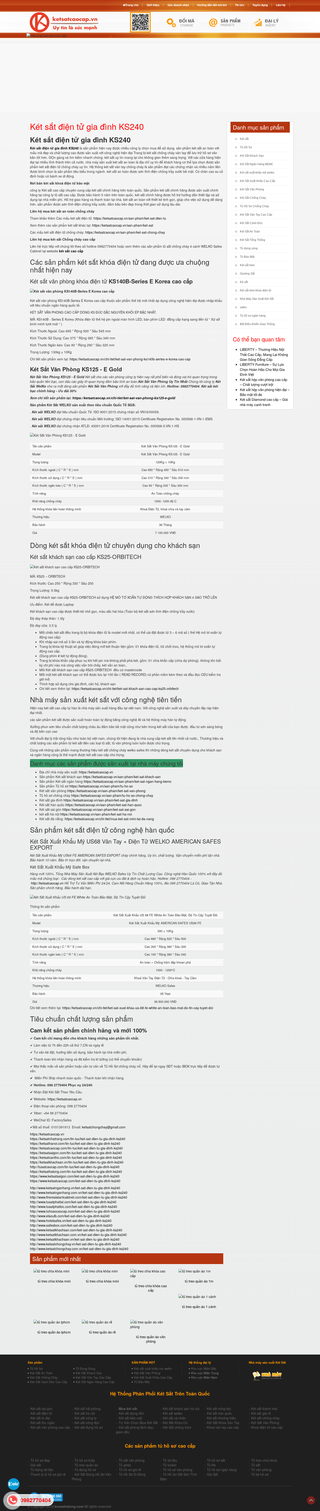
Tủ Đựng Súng (85, 1368)
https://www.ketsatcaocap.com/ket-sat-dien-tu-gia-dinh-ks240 (75, 1180)
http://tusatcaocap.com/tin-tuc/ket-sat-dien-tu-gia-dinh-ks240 (74, 1166)
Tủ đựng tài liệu (41, 1469)
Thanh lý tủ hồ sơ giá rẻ (48, 1474)
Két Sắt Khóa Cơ (175, 1422)
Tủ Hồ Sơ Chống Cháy (254, 206)
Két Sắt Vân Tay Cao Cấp (256, 214)
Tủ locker (169, 1465)
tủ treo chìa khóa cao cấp (151, 1288)
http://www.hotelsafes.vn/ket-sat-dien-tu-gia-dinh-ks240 (71, 1220)
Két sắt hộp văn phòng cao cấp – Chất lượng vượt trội (263, 382)
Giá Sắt (212, 1474)
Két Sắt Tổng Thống (252, 240)
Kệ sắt (244, 282)
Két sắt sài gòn (41, 1408)
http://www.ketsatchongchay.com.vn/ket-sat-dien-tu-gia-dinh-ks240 (79, 1248)
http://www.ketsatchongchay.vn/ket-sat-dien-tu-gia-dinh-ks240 (75, 1244)
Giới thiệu (153, 5)
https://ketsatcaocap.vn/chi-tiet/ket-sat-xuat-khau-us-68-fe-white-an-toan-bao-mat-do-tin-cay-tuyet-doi (137, 1007)
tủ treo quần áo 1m (199, 1281)
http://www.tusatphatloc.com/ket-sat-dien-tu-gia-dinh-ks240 (73, 1206)
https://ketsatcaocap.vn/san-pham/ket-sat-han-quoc (103, 804)
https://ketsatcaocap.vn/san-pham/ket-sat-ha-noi (96, 814)
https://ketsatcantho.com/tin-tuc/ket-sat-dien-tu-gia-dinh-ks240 (76, 1157)
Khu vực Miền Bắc (203, 1368)
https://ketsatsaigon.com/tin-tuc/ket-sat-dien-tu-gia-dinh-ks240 (76, 1152)
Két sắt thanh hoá (264, 1408)
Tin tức (239, 5)
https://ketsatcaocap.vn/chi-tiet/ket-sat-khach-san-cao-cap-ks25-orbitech (125, 688)
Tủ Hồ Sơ (246, 147)
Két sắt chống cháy (265, 1418)
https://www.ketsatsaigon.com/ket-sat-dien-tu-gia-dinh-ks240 (74, 1176)
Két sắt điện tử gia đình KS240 (54, 148)
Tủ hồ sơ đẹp (40, 1460)
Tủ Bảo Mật (247, 256)
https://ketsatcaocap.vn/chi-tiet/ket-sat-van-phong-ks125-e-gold (123, 397)
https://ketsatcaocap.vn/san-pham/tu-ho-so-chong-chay (112, 795)
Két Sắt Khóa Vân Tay (223, 1422)
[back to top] (311, 1500)
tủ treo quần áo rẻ (102, 1332)
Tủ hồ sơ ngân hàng (253, 315)
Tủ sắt (255, 1465)
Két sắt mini (247, 265)
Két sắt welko (172, 1413)
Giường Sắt (247, 273)
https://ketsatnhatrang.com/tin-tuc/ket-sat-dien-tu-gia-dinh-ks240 (77, 1138)
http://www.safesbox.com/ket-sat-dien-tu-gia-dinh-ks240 (71, 1225)
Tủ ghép (125, 1465)
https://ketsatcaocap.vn (96, 772)
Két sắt (244, 139)
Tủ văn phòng (261, 1469)
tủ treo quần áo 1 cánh (199, 1306)
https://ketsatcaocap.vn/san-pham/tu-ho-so (101, 786)
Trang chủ (131, 5)
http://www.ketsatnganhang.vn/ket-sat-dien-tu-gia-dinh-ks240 (75, 1187)
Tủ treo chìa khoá (264, 1460)
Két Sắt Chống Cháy (253, 197)
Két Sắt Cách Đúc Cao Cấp (48, 1382)
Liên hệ (281, 5)
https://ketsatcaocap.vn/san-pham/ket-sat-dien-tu (129, 218)
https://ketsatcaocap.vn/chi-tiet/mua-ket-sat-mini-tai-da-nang (109, 818)
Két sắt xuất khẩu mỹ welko (257, 172)
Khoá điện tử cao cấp (267, 1427)
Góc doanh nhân (178, 5)
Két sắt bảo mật (130, 1418)
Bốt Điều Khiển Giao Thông (257, 324)
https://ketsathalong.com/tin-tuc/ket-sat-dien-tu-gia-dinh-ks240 (76, 1171)
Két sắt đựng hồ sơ (88, 1427)
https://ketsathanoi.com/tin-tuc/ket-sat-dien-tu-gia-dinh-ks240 (75, 1143)
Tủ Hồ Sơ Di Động (132, 1474)
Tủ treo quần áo (86, 1465)
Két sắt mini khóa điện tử (255, 290)
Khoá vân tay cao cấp (223, 1427)
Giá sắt (35, 1465)
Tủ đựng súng (249, 248)
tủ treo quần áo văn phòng (150, 1339)
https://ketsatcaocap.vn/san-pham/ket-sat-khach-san (122, 776)
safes (243, 307)
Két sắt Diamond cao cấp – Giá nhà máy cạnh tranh (264, 402)
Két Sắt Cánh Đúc (251, 223)
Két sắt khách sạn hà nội (181, 1408)
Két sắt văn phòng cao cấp (50, 1427)
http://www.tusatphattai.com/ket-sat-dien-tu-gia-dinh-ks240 (73, 1201)
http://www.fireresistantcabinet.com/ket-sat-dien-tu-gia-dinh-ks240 (78, 1197)
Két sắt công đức (87, 1422)
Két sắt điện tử (41, 1413)
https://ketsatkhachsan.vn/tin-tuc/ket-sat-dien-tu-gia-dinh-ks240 (76, 1162)
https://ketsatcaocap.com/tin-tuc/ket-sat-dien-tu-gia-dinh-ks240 (76, 1148)
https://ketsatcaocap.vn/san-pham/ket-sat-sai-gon (99, 809)
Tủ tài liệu (170, 1460)
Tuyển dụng (260, 5)
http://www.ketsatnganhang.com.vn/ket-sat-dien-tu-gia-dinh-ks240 (78, 1192)
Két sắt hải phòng (87, 1408)
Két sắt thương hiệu (221, 1418)
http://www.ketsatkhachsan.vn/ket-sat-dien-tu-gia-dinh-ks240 (74, 1239)
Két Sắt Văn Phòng (252, 189)
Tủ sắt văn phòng (132, 1460)
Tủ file (211, 1465)
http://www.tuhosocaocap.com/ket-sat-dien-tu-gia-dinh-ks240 (75, 1211)
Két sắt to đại (40, 1418)
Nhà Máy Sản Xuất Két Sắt (257, 299)
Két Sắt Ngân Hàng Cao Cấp (95, 1382)
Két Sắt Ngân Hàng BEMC (256, 164)
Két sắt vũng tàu (219, 1408)
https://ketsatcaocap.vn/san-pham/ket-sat (122, 225)
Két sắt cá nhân (174, 1418)
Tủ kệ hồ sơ (259, 1474)
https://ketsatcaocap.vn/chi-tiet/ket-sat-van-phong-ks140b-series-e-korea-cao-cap (130, 359)
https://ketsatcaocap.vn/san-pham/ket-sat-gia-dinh (100, 800)
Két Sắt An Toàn (250, 231)
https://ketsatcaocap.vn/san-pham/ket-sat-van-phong (106, 790)
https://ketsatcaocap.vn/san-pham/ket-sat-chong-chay (125, 232)
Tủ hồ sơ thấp (84, 1460)
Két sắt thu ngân (42, 1422)
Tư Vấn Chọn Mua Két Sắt (138, 1422)
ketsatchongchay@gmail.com (104, 1127)
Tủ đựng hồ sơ (85, 1469)
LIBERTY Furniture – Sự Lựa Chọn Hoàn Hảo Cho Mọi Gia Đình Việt (262, 369)
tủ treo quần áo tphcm (54, 1332)
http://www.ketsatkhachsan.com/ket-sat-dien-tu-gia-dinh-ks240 (76, 1230)
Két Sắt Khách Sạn (252, 155)
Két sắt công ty (85, 1418)
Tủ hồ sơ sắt (216, 1460)
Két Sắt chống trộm (177, 1427)
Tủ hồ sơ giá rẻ (130, 1469)
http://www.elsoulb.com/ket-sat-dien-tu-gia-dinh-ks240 (70, 1216)
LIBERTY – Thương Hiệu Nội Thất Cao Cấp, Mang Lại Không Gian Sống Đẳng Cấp (264, 354)
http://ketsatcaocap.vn (47, 883)
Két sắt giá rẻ (261, 1413)
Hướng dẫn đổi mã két (212, 5)
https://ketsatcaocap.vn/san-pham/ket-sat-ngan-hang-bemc (127, 781)
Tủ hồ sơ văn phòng (177, 1469)
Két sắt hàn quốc (219, 1413)
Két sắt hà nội (84, 1413)
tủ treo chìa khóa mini (54, 1281)
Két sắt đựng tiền (131, 1413)
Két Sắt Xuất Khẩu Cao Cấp (257, 181)
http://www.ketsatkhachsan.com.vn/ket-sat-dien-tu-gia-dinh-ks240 (78, 1234)
